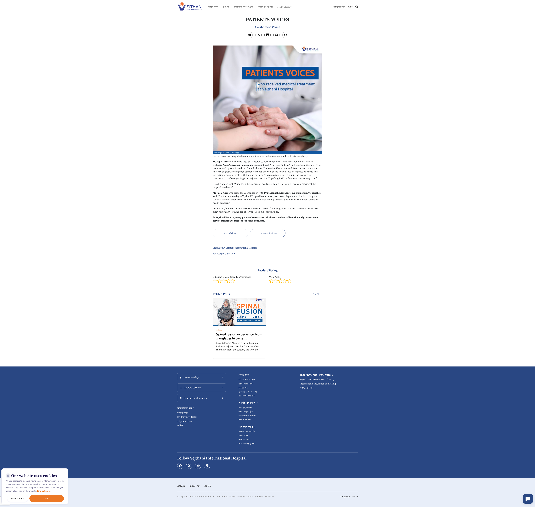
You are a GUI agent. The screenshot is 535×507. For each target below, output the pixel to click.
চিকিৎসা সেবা (243, 387)
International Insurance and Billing (318, 383)
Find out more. (44, 491)
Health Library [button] (283, 7)
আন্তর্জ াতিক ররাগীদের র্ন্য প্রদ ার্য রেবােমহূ (316, 379)
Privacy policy (17, 498)
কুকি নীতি (207, 486)
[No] (65, 469)
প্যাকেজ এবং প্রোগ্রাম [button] (265, 7)
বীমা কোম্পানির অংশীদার (247, 395)
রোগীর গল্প (219, 330)
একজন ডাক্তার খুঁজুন (246, 383)
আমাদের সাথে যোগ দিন (247, 431)
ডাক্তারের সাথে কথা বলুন (268, 233)
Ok (46, 498)
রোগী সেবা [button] (226, 7)
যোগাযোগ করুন (244, 439)
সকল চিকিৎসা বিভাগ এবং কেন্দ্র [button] (243, 7)
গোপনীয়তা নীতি (194, 486)
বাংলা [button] (349, 7)
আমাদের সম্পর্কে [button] (213, 7)
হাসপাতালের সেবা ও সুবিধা (248, 391)
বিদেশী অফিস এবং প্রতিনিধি (187, 417)
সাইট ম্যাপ (181, 486)
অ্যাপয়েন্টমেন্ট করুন (339, 7)
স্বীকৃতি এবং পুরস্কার (184, 421)
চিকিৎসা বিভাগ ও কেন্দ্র (247, 379)
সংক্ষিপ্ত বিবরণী (182, 413)
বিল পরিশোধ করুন (245, 419)
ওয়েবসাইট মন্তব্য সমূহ (247, 443)
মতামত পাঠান (243, 435)
